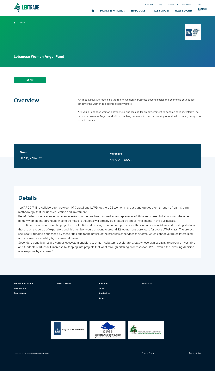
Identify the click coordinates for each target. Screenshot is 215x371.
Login (198, 5)
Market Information (23, 284)
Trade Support (21, 293)
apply (29, 80)
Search (199, 9)
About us (149, 5)
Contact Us (172, 5)
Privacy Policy (148, 353)
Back (22, 23)
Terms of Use (195, 353)
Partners (187, 5)
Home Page (93, 10)
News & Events (63, 284)
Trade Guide (20, 288)
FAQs (160, 5)
